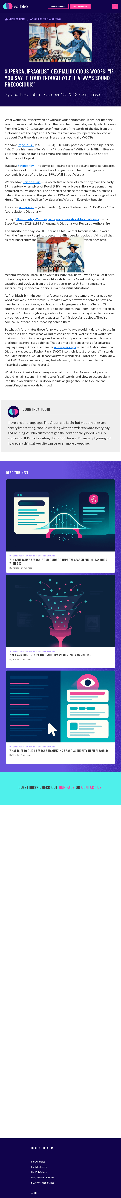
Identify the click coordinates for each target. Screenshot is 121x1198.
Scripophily (26, 165)
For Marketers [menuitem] (39, 1166)
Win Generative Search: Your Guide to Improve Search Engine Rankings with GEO (58, 561)
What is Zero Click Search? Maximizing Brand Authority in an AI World (58, 751)
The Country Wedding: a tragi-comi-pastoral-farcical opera (57, 219)
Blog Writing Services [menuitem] (43, 1177)
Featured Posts (18, 556)
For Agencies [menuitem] (38, 1161)
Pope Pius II (26, 145)
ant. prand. (26, 207)
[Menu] (115, 6)
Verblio (15, 567)
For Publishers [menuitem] (39, 1172)
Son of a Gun (31, 182)
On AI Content (30, 556)
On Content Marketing (47, 19)
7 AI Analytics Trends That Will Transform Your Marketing (50, 655)
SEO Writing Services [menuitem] (42, 1182)
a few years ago (65, 347)
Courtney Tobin (25, 94)
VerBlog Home (17, 19)
